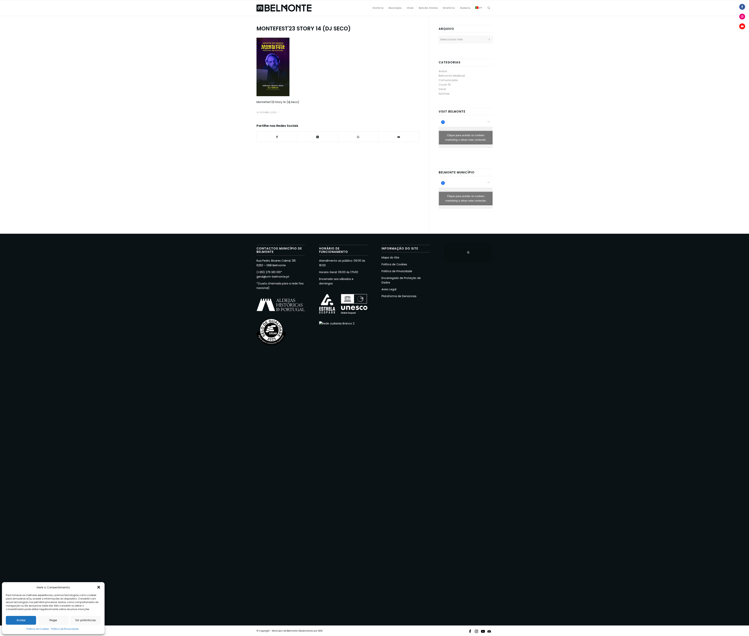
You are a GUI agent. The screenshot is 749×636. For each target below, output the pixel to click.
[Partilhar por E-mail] (398, 137)
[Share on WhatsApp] (358, 137)
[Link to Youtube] (483, 630)
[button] (99, 587)
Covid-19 (445, 85)
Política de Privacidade (64, 629)
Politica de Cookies (394, 264)
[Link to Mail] (489, 630)
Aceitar (21, 620)
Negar (53, 620)
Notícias (444, 94)
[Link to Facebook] (470, 630)
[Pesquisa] (489, 8)
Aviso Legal (389, 289)
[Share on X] (317, 137)
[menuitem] (378, 8)
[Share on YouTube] (742, 26)
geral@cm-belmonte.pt (272, 277)
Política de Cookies (37, 629)
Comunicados (448, 80)
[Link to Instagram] (476, 630)
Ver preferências (85, 620)
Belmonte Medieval (452, 76)
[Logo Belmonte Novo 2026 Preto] (283, 8)
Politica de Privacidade (397, 271)
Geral (442, 89)
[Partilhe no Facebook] (277, 137)
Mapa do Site (390, 257)
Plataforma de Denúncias (399, 296)
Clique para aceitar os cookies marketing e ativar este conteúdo (465, 137)
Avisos (443, 71)
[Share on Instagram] (742, 17)
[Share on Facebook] (742, 7)
